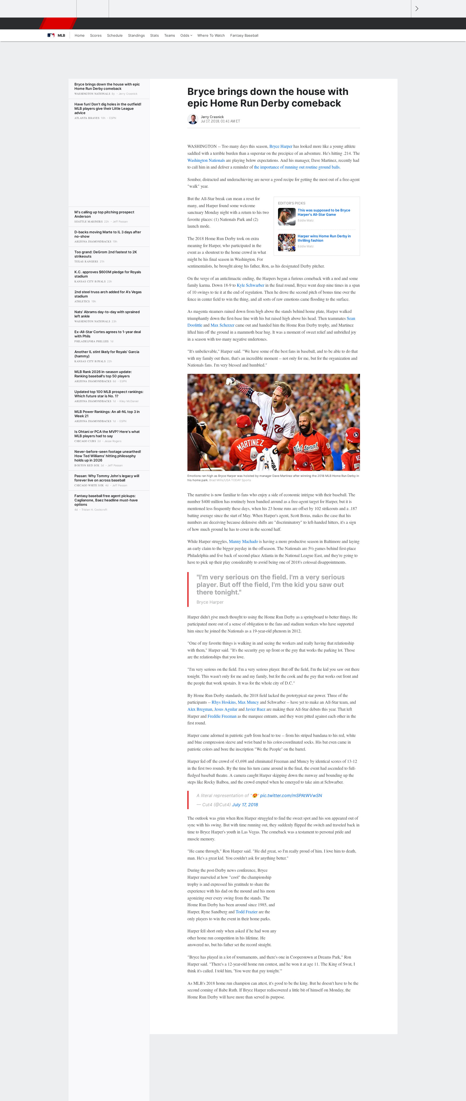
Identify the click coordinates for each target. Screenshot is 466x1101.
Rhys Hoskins (224, 702)
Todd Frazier (247, 911)
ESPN (58, 23)
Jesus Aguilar (225, 709)
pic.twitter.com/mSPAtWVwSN (291, 795)
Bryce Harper (280, 146)
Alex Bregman (199, 709)
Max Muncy (248, 702)
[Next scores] (416, 9)
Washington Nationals (206, 160)
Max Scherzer (222, 325)
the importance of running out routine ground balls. (297, 167)
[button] (404, 23)
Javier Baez (255, 709)
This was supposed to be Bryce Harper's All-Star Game (324, 212)
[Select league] (60, 9)
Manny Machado (243, 541)
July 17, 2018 (245, 804)
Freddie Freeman (222, 716)
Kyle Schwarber (250, 285)
